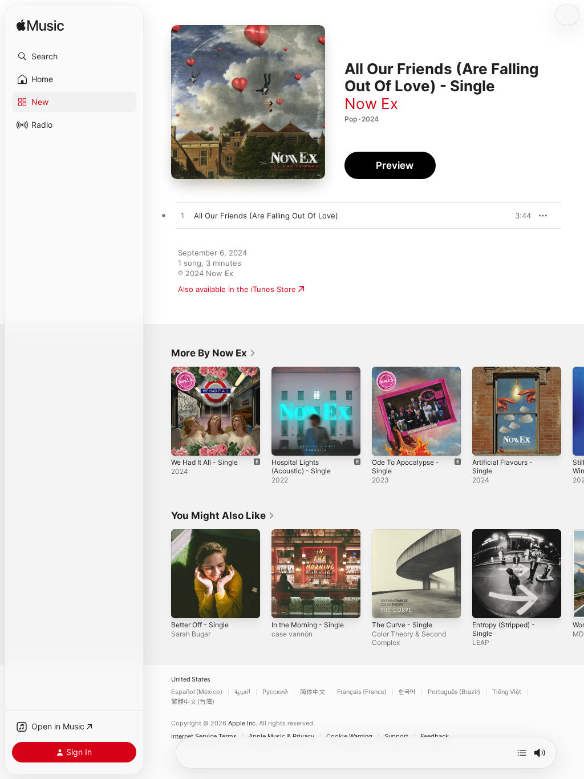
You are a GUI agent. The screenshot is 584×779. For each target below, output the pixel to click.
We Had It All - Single (204, 462)
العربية (242, 692)
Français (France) (362, 692)
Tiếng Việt (506, 692)
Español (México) (196, 692)
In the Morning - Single (307, 624)
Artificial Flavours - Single (502, 466)
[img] (40, 26)
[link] (213, 353)
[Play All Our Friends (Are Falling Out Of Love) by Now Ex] (182, 216)
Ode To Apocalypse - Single (405, 466)
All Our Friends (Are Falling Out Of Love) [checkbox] (266, 215)
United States (190, 679)
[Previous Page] (160, 411)
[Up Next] (522, 753)
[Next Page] (573, 411)
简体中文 (312, 692)
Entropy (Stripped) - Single (503, 629)
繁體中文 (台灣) (192, 702)
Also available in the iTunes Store (237, 289)
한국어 (407, 692)
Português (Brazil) (454, 692)
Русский (275, 692)
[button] (74, 56)
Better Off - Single (200, 624)
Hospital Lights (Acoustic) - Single (301, 466)
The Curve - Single (402, 624)
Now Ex (371, 103)
